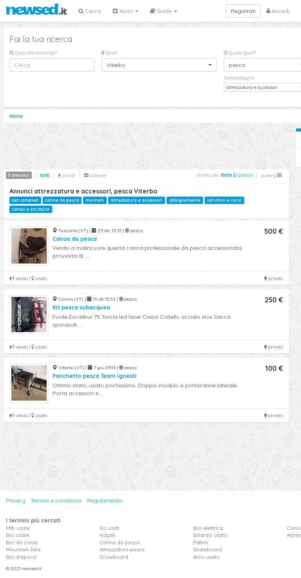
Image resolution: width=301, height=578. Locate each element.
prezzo (246, 175)
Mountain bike (23, 549)
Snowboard (114, 557)
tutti (45, 175)
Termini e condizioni (56, 500)
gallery (269, 175)
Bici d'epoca (21, 557)
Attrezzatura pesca (122, 549)
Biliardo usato (210, 535)
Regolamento (104, 500)
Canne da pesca (120, 542)
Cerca (92, 10)
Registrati (243, 10)
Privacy (15, 500)
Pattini (200, 542)
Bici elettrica (208, 528)
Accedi (279, 10)
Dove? (111, 53)
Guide (164, 10)
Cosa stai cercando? (35, 53)
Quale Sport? (242, 53)
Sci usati (110, 528)
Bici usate (17, 535)
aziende (97, 175)
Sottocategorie (239, 78)
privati (68, 175)
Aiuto (126, 10)
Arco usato (206, 557)
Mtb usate (18, 528)
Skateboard (207, 549)
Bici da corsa (22, 542)
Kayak (107, 535)
